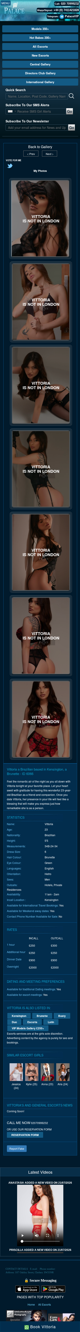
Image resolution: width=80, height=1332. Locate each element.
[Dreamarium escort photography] (26, 1319)
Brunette (42, 1016)
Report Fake (16, 1148)
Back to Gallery (40, 146)
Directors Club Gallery (40, 73)
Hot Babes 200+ (40, 37)
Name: (11, 824)
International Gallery (40, 82)
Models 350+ (40, 29)
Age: (9, 829)
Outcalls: (12, 885)
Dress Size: (14, 851)
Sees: (10, 879)
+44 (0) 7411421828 (66, 10)
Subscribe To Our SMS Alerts (27, 105)
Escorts (32, 1022)
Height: (11, 840)
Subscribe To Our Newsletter (27, 121)
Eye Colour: (14, 863)
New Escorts (40, 55)
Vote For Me (13, 160)
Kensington (19, 1016)
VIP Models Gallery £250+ (28, 1028)
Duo (14, 1022)
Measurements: (16, 846)
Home (32, 1304)
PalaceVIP (72, 16)
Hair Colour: (14, 857)
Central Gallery (40, 64)
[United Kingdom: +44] (10, 111)
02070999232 (39, 1123)
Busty (62, 1016)
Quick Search (16, 90)
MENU (6, 3)
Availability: (14, 894)
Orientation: (14, 874)
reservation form (25, 1135)
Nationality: (13, 835)
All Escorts (40, 46)
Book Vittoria (42, 1326)
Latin (51, 1022)
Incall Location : (16, 900)
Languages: (14, 868)
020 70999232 (70, 3)
